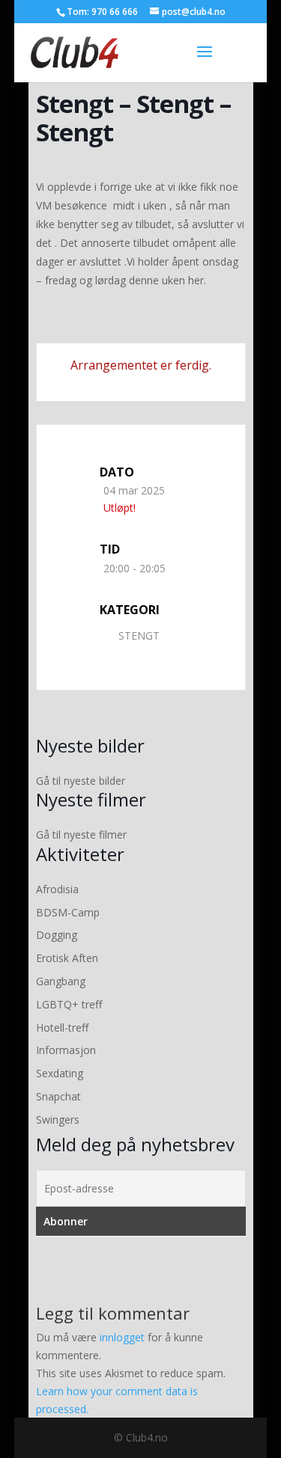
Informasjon (66, 1050)
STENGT (139, 635)
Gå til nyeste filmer (81, 834)
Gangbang (60, 981)
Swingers (57, 1119)
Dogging (56, 935)
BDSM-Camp (68, 912)
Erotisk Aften (67, 958)
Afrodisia (57, 889)
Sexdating (59, 1073)
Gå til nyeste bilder (80, 781)
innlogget (122, 1337)
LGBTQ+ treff (69, 1004)
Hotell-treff (62, 1027)
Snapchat (58, 1096)
